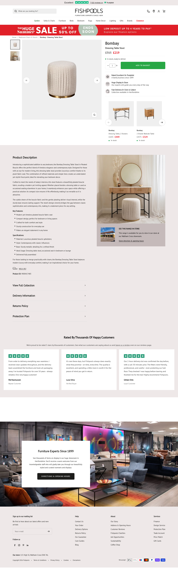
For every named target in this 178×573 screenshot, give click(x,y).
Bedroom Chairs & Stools (28, 37)
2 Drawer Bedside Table (145, 134)
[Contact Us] (148, 11)
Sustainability (116, 541)
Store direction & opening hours (131, 241)
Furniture (62, 21)
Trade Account (159, 533)
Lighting (112, 21)
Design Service (159, 525)
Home (14, 37)
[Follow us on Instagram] (19, 545)
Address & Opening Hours (121, 525)
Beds (72, 21)
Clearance (140, 21)
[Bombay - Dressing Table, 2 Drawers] (121, 113)
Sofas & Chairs (49, 21)
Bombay (112, 130)
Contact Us (79, 521)
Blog (77, 545)
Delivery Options (81, 529)
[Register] (49, 531)
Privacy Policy (54, 560)
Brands (129, 21)
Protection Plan (159, 529)
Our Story (114, 521)
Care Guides (79, 541)
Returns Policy (80, 533)
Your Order (79, 525)
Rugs (90, 21)
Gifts (121, 21)
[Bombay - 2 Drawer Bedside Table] (149, 113)
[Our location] (154, 11)
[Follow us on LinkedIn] (27, 545)
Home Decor (101, 21)
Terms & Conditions (40, 560)
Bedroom (80, 21)
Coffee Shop (115, 545)
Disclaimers (76, 560)
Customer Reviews (118, 529)
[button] (94, 115)
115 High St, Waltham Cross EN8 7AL (34, 555)
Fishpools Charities (118, 533)
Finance (157, 521)
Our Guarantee (80, 537)
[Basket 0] (164, 11)
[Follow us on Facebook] (15, 545)
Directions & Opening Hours (56, 476)
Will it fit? (22, 269)
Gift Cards (157, 541)
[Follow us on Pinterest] (23, 545)
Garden (37, 21)
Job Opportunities (117, 537)
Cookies (66, 560)
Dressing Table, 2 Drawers (118, 134)
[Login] (159, 11)
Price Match (158, 537)
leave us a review (123, 345)
